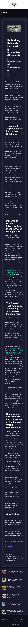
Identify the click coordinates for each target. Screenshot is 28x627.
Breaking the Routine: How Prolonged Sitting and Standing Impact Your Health (14, 558)
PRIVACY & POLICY (5, 620)
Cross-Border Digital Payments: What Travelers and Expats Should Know (15, 612)
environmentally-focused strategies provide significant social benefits (13, 272)
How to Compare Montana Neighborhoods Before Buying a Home (14, 596)
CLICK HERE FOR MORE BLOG (14, 542)
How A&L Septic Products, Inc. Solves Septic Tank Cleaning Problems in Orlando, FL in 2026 (14, 588)
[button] (24, 12)
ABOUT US (14, 620)
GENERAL (10, 546)
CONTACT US (22, 620)
